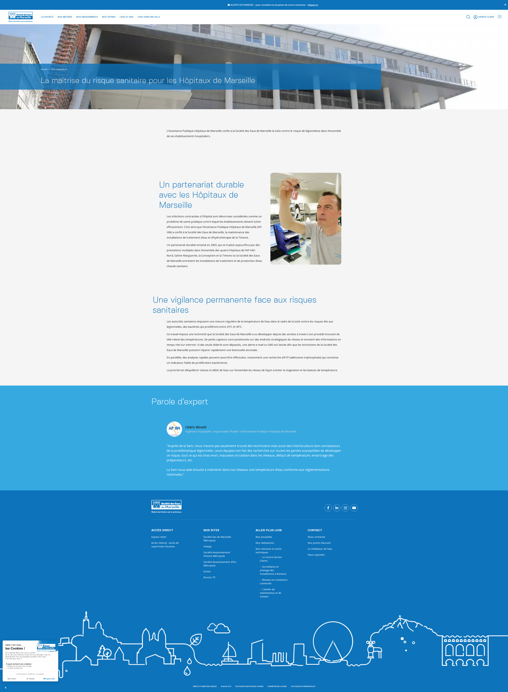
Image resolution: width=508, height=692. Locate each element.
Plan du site (226, 686)
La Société (47, 17)
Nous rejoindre (316, 554)
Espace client (158, 536)
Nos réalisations (59, 69)
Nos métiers (65, 17)
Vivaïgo (207, 546)
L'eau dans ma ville (149, 17)
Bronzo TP (209, 577)
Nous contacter (316, 536)
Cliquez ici (191, 4)
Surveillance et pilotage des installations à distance (273, 570)
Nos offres (108, 17)
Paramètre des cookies (277, 686)
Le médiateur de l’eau (320, 548)
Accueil (44, 69)
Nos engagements (87, 17)
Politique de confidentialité (303, 686)
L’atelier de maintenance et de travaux (270, 593)
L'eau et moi (126, 17)
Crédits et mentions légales (205, 686)
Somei (206, 571)
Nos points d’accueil (319, 542)
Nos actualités (264, 536)
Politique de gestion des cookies (249, 686)
